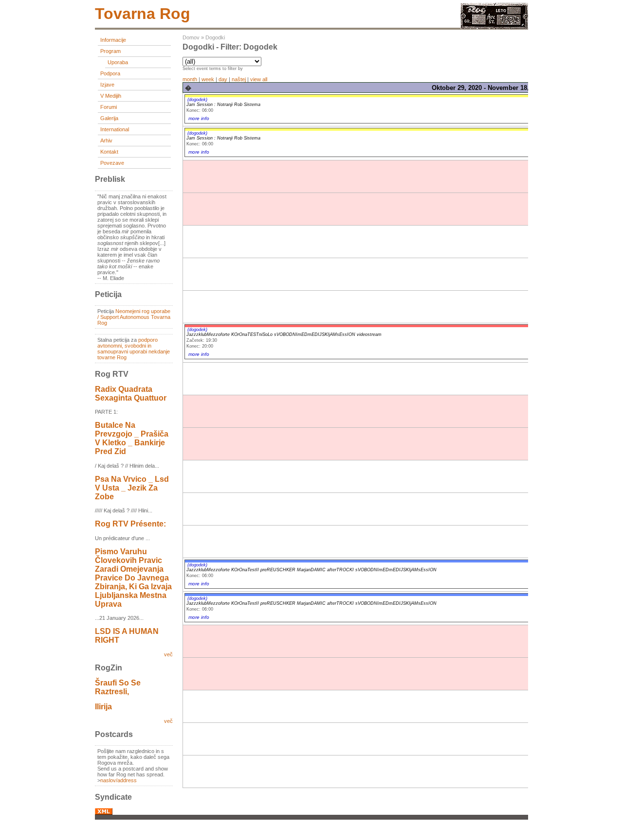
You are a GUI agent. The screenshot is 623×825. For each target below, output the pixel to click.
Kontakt (109, 152)
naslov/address (118, 780)
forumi (108, 107)
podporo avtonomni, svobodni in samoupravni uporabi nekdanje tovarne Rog (133, 348)
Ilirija (103, 706)
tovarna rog (142, 13)
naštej (239, 79)
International (114, 129)
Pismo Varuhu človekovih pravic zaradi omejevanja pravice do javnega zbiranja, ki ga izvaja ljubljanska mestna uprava (133, 577)
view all (258, 79)
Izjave (107, 85)
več (168, 654)
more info (198, 118)
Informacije (113, 40)
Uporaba (118, 62)
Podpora (110, 73)
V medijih (110, 96)
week (208, 79)
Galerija (109, 118)
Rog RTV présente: (130, 524)
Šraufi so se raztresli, (118, 687)
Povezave (112, 163)
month (190, 79)
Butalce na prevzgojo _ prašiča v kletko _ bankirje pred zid (131, 438)
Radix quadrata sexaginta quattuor (130, 393)
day (223, 79)
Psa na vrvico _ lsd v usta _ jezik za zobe (132, 488)
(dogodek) (197, 99)
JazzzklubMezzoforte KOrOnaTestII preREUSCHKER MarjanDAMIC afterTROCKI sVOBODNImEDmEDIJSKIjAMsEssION (311, 569)
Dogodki (215, 37)
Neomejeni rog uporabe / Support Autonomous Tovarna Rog (133, 317)
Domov (191, 37)
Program (110, 51)
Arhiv (106, 140)
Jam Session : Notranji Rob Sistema (223, 104)
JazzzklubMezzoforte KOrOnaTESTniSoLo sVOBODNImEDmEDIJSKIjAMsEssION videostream (284, 334)
